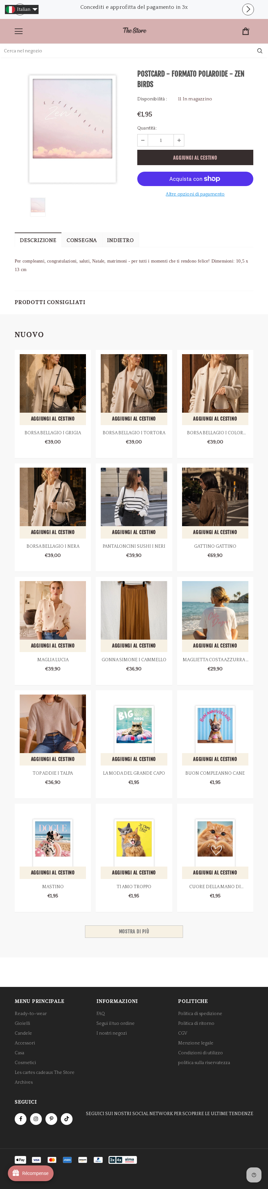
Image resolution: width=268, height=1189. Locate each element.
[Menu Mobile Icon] (19, 31)
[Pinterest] (51, 1119)
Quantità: (147, 128)
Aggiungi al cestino (53, 419)
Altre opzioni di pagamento (195, 194)
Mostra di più (134, 931)
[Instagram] (36, 1119)
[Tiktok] (67, 1119)
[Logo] (135, 31)
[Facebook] (20, 1119)
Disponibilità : (152, 99)
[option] (134, 7)
